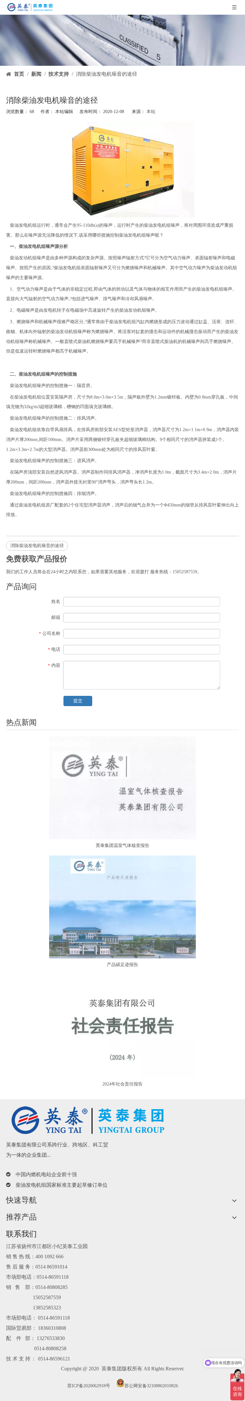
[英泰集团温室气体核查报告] (122, 787)
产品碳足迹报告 (122, 964)
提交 (77, 700)
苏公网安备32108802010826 (151, 1385)
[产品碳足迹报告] (122, 907)
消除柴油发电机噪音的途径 (37, 545)
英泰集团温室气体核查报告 (122, 845)
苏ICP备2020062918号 (88, 1385)
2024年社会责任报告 (122, 1084)
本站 (150, 111)
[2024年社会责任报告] (122, 1026)
